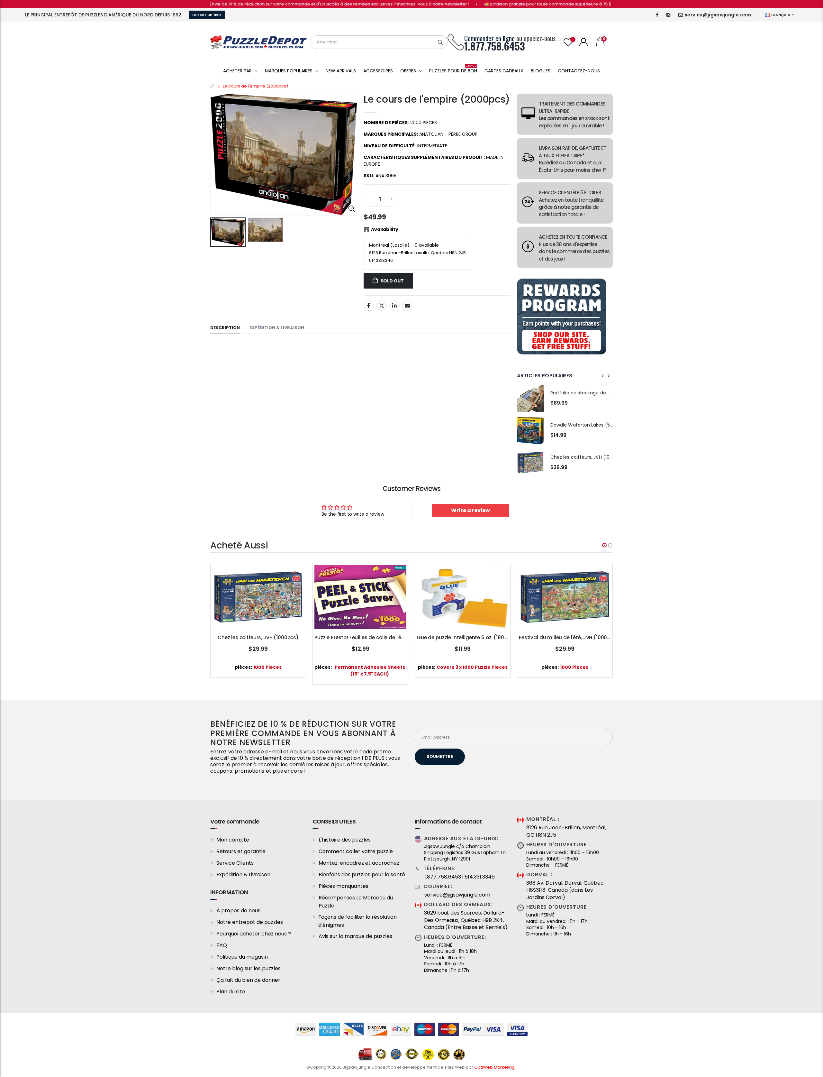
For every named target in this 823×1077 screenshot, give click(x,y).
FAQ (221, 945)
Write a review (470, 510)
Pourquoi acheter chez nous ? (253, 933)
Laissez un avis (207, 14)
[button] (604, 545)
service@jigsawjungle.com (718, 15)
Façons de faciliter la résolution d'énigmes (357, 921)
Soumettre (440, 756)
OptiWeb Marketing (495, 1067)
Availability (384, 229)
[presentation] (603, 376)
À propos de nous (238, 910)
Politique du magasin (242, 957)
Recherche (440, 42)
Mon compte (232, 839)
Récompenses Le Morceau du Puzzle (356, 901)
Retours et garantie (241, 851)
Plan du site (230, 991)
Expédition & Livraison (243, 874)
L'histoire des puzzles (345, 839)
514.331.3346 (480, 876)
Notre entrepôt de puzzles (249, 922)
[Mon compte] (583, 42)
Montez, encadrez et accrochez (359, 863)
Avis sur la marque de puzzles (355, 936)
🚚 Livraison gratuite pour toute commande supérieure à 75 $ (513, 4)
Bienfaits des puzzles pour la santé (362, 874)
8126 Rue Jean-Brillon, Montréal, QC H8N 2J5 (566, 831)
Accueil (212, 86)
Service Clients (235, 863)
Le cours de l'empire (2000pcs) (437, 99)
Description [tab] (225, 328)
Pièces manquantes (343, 886)
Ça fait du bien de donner (248, 980)
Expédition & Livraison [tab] (276, 328)
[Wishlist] (568, 42)
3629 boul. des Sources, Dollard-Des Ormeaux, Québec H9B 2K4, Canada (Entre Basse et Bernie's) (466, 920)
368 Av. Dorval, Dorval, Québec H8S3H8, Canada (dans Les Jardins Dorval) (565, 890)
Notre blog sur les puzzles (248, 968)
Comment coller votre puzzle (356, 851)
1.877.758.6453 (442, 876)
